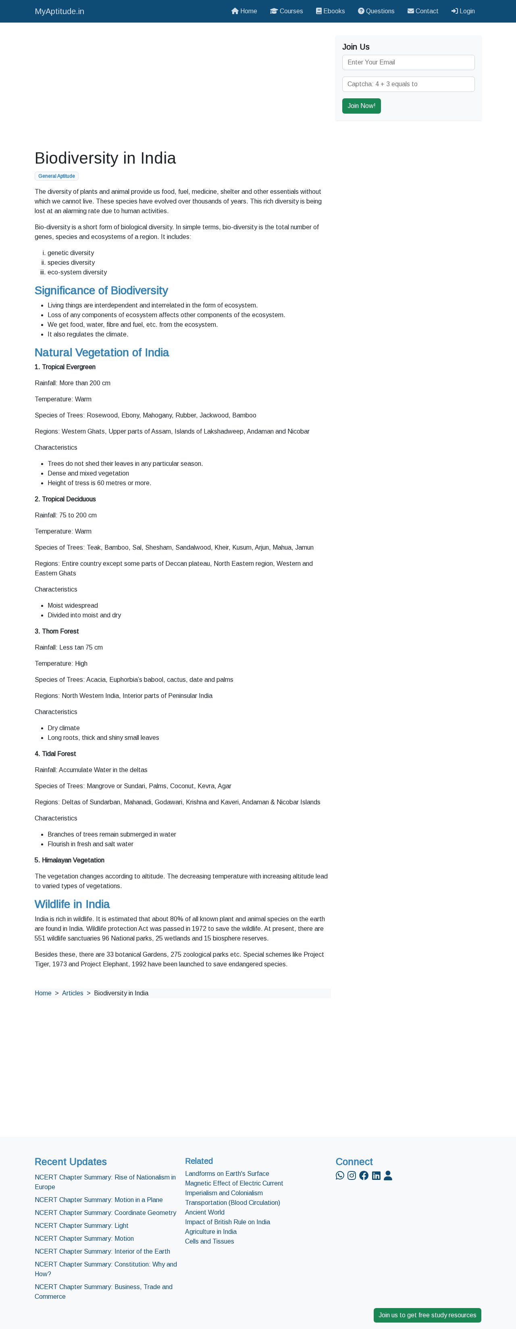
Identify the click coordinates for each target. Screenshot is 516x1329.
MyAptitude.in (59, 11)
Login (466, 11)
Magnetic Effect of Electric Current (234, 1183)
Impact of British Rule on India (227, 1222)
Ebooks (333, 11)
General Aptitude (56, 176)
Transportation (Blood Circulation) (232, 1202)
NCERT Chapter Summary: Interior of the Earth (102, 1251)
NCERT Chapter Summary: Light (82, 1225)
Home (248, 11)
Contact (426, 11)
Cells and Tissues (209, 1241)
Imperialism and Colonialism (224, 1193)
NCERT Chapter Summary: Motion (84, 1238)
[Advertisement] (183, 85)
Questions (379, 11)
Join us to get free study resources (427, 1315)
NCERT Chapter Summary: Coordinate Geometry (105, 1212)
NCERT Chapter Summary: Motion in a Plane (99, 1199)
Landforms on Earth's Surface (227, 1173)
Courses (290, 11)
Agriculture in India (211, 1231)
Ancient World (205, 1212)
